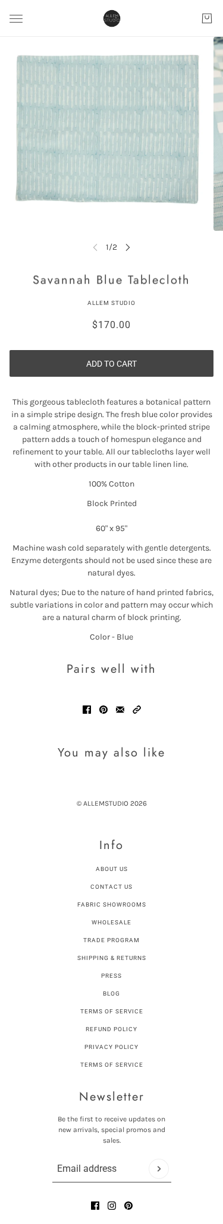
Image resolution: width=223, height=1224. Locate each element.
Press (111, 975)
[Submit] (159, 1169)
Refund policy (111, 1029)
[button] (136, 709)
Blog (111, 993)
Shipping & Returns (111, 958)
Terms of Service (111, 1011)
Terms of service (111, 1064)
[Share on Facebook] (86, 709)
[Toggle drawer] (16, 19)
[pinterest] (128, 1205)
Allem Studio (111, 303)
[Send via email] (120, 709)
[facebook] (95, 1205)
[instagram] (111, 1205)
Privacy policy (111, 1047)
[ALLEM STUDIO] (112, 18)
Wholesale (111, 922)
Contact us (111, 886)
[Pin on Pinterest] (103, 709)
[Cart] (206, 18)
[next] (128, 247)
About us (112, 869)
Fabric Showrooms (111, 904)
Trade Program (111, 940)
